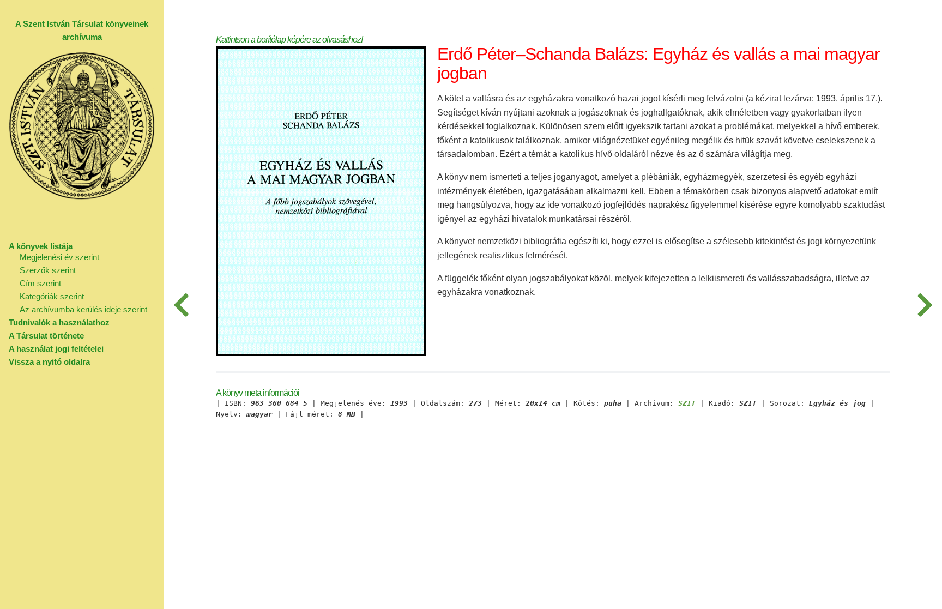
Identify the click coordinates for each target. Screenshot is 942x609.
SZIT (687, 403)
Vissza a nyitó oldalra (49, 361)
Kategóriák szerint (52, 296)
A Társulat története (46, 335)
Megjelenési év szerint (59, 257)
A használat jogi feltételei (56, 348)
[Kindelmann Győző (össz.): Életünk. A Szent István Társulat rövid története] (924, 304)
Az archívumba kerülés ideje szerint (83, 309)
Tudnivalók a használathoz (59, 322)
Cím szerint (40, 283)
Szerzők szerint (48, 270)
